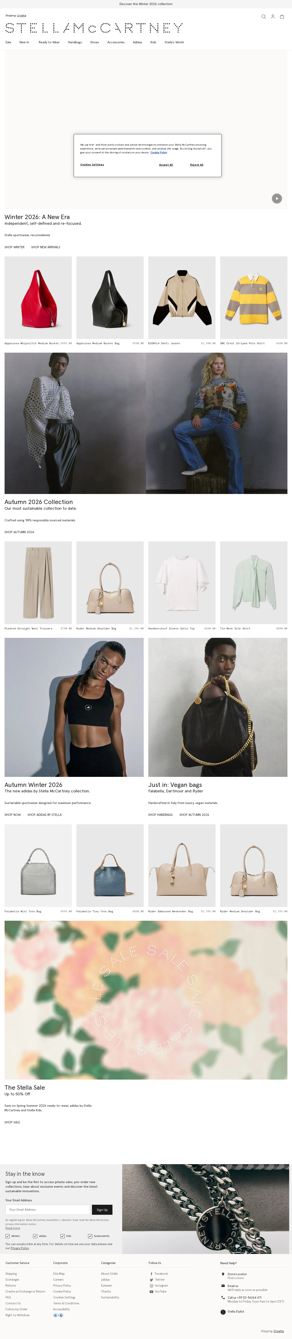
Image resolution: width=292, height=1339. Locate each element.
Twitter (160, 1279)
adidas (42, 1236)
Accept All (166, 165)
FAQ (8, 1297)
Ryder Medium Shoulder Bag (96, 628)
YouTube (160, 1291)
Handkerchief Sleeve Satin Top (171, 628)
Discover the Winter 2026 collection (146, 4)
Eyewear (106, 1285)
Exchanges (12, 1279)
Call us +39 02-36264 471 (244, 1297)
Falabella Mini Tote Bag (23, 911)
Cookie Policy (62, 1291)
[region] (147, 155)
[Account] (272, 16)
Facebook (161, 1273)
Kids (68, 1236)
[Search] (263, 16)
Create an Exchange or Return (25, 1291)
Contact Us (13, 1303)
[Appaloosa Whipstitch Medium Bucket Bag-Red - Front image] (38, 297)
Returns (10, 1285)
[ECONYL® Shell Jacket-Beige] (182, 297)
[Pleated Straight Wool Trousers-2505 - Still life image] (38, 582)
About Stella (109, 1273)
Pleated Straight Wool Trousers (28, 628)
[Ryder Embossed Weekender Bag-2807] (182, 865)
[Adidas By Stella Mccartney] (74, 707)
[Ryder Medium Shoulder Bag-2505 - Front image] (110, 582)
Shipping (11, 1273)
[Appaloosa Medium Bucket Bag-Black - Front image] (110, 297)
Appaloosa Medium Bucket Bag (98, 343)
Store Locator (237, 1274)
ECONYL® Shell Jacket (164, 343)
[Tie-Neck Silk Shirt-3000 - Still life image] (253, 582)
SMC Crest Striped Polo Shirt (242, 343)
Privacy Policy (20, 1248)
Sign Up (102, 1210)
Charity (106, 1291)
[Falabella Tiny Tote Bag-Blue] (110, 865)
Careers (58, 1279)
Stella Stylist (236, 1311)
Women (15, 1236)
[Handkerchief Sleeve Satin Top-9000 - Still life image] (182, 582)
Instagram (161, 1285)
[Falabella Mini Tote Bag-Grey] (38, 865)
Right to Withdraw (17, 1315)
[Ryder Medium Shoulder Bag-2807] (253, 865)
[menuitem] (24, 42)
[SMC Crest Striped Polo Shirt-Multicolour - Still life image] (253, 297)
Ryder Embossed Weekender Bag (170, 911)
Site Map (59, 1273)
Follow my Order (16, 1309)
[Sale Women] (146, 1000)
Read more (12, 1228)
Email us (233, 1286)
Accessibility (61, 1309)
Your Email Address (18, 1200)
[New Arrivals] (217, 707)
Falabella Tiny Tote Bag (94, 911)
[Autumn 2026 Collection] (75, 423)
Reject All (196, 165)
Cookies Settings (64, 1297)
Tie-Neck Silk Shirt (235, 628)
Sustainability (102, 1236)
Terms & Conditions (66, 1303)
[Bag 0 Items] (282, 16)
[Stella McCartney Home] (93, 28)
